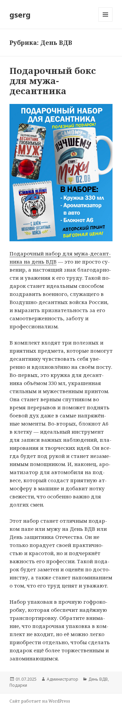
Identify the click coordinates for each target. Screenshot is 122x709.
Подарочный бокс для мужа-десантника (52, 80)
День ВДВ (98, 679)
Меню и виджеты (106, 21)
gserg (19, 14)
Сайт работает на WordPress (39, 701)
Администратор (62, 679)
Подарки (18, 685)
